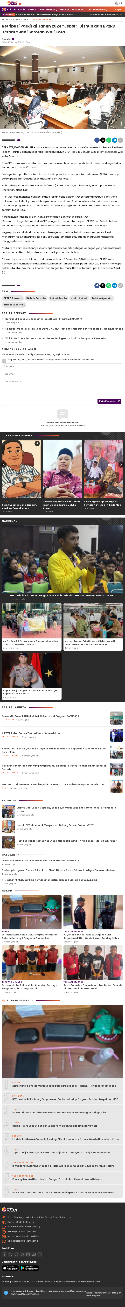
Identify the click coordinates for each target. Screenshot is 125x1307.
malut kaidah (79, 298)
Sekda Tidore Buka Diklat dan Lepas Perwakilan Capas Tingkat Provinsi (54, 1125)
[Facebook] (97, 140)
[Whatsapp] (16, 1254)
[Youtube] (33, 1254)
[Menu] (3, 3)
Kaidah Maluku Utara (15, 19)
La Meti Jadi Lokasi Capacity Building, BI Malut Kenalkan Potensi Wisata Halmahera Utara (66, 809)
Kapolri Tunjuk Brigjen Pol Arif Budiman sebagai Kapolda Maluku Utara (30, 692)
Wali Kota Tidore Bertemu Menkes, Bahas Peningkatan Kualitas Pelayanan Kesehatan (56, 338)
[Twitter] (102, 140)
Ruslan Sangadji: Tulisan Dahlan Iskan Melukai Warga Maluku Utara (61, 505)
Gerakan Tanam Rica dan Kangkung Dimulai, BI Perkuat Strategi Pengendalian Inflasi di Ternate (54, 767)
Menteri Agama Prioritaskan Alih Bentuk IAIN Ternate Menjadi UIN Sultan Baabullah (90, 643)
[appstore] (10, 1270)
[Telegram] (114, 140)
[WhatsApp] (108, 140)
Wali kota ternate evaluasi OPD (15, 304)
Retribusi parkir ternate (103, 298)
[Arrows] (3, 464)
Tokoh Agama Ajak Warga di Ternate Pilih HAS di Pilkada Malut (103, 503)
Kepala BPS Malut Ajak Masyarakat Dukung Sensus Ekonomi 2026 (55, 825)
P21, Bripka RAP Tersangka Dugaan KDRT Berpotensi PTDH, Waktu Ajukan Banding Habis (91, 936)
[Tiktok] (39, 1254)
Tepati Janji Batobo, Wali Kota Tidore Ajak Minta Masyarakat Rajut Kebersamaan (61, 1152)
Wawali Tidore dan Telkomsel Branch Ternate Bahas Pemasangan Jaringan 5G (59, 1112)
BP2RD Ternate (13, 298)
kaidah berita (58, 298)
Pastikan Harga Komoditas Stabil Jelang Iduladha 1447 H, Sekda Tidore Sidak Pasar (67, 841)
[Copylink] (120, 140)
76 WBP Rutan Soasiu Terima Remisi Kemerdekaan (79, 14)
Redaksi (6, 39)
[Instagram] (28, 1254)
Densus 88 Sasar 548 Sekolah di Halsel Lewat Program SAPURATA (44, 319)
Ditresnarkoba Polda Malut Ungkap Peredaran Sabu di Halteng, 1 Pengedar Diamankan (29, 936)
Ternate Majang (42, 19)
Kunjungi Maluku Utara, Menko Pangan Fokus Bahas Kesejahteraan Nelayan (57, 1179)
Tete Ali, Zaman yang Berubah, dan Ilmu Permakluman (19, 506)
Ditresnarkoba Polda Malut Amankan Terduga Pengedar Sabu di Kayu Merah (29, 986)
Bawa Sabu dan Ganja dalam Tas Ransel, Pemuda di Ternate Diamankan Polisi (93, 986)
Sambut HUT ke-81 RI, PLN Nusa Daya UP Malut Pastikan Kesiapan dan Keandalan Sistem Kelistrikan (64, 328)
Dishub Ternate (36, 298)
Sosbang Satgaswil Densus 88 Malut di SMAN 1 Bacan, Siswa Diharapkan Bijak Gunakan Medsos (58, 870)
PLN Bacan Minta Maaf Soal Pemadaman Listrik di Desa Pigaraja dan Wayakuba (49, 880)
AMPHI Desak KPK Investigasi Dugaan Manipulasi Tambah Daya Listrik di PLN (30, 643)
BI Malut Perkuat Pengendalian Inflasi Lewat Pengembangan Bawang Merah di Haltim (63, 1166)
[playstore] (29, 1270)
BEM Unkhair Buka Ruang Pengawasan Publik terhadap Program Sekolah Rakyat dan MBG (63, 595)
